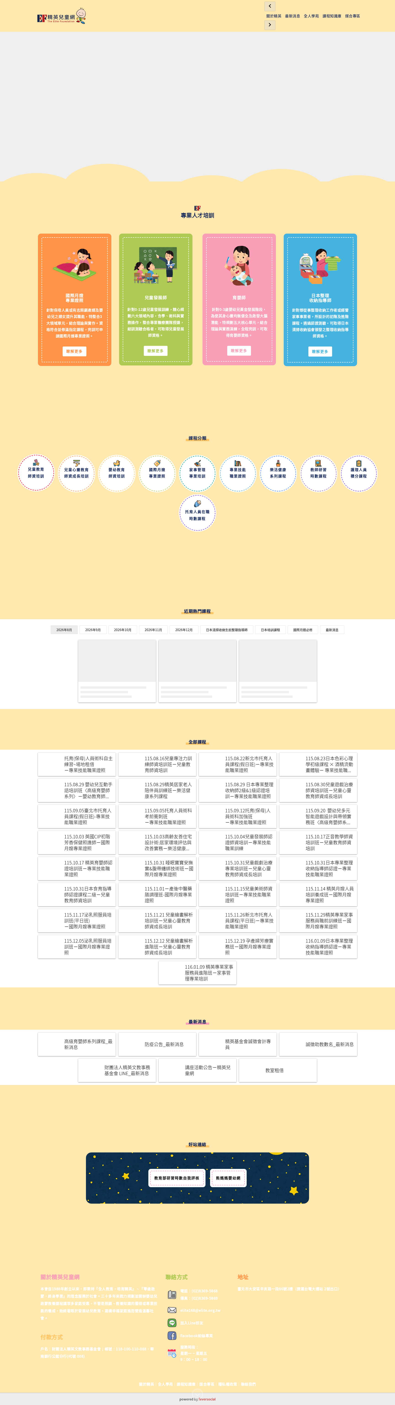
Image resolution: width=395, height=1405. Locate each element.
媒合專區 (352, 16)
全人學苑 (311, 16)
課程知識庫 (332, 16)
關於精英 (273, 16)
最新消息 (292, 16)
